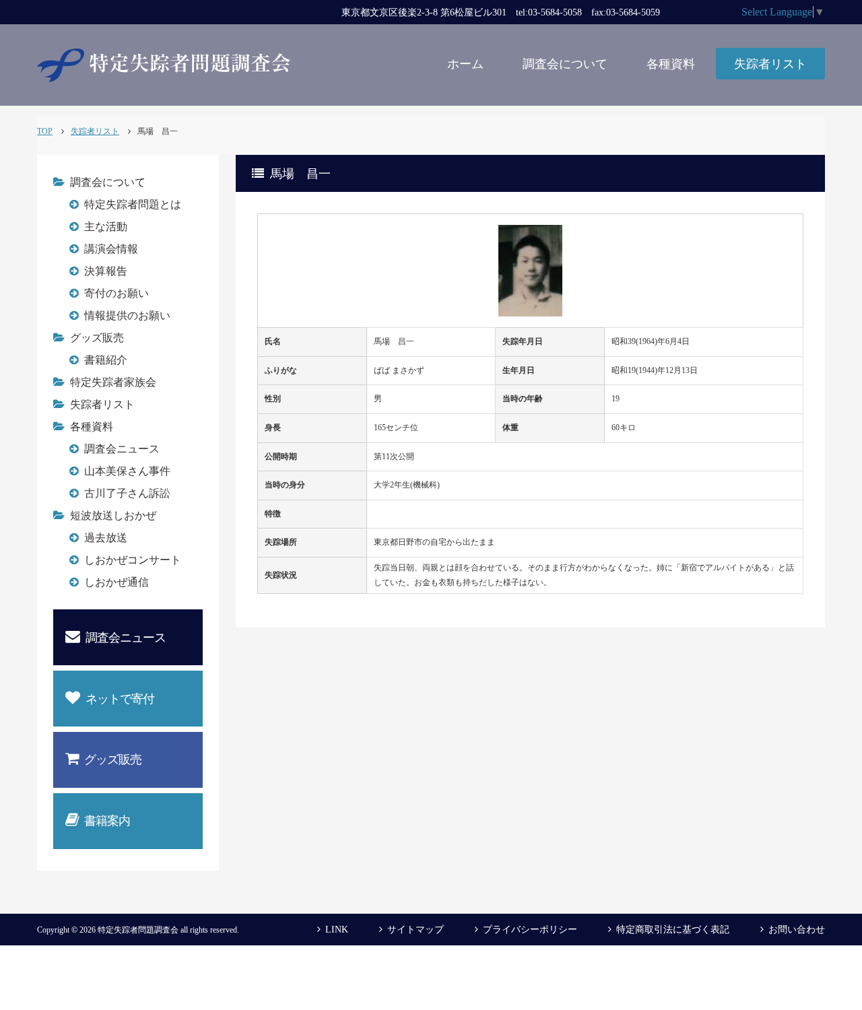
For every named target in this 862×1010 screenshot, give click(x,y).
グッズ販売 (97, 337)
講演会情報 (111, 249)
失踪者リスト (770, 64)
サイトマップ (415, 929)
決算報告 (105, 271)
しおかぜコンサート (132, 560)
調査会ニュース (122, 448)
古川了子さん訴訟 (127, 493)
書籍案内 (107, 821)
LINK (336, 929)
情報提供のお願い (127, 315)
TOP (45, 131)
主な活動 (105, 226)
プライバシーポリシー (530, 929)
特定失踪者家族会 (113, 382)
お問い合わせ (796, 929)
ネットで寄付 (120, 699)
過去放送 (105, 537)
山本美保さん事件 (127, 471)
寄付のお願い (116, 293)
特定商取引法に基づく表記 (672, 929)
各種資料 (670, 64)
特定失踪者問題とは (132, 204)
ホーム (465, 64)
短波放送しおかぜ (113, 515)
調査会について (565, 64)
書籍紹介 (105, 360)
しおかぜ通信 (116, 582)
